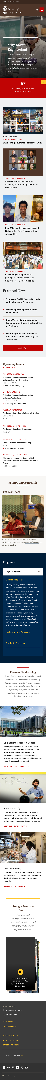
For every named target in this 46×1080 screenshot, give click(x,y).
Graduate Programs (15, 643)
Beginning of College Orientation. (17, 429)
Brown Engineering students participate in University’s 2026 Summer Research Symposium (20, 278)
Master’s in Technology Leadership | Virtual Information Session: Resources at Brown (20, 460)
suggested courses (32, 542)
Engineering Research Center (19, 743)
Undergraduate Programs (18, 632)
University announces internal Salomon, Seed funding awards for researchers (21, 184)
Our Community (12, 868)
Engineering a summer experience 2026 (22, 143)
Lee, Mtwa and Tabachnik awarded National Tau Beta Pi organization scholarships (22, 231)
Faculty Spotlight (13, 808)
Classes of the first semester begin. (18, 443)
